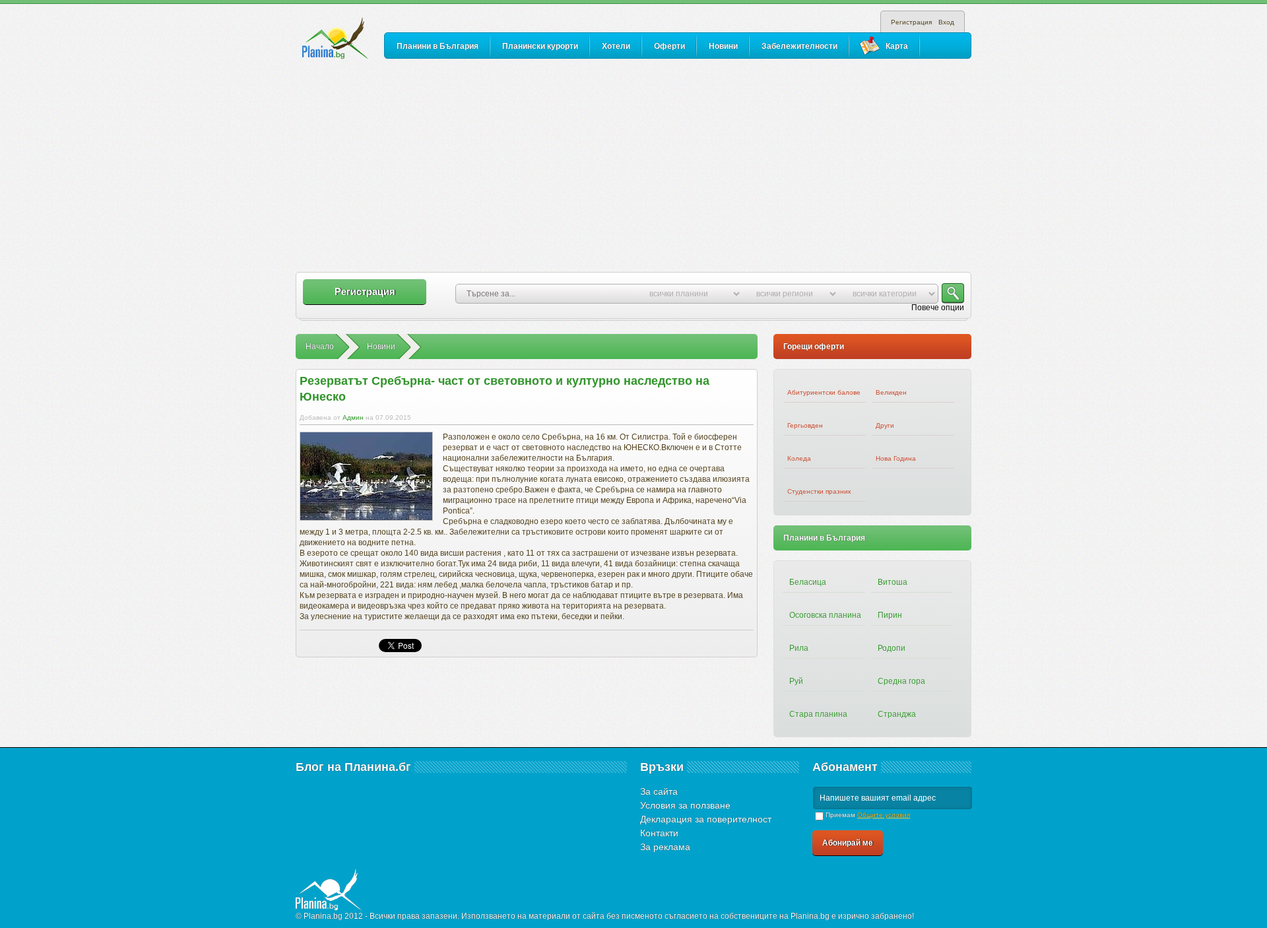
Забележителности (799, 46)
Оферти (669, 46)
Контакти (659, 833)
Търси (953, 293)
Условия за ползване (685, 805)
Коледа (799, 458)
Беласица (807, 582)
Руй (796, 681)
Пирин (890, 615)
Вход (946, 22)
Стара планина (818, 714)
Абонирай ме (847, 842)
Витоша (892, 582)
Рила (798, 648)
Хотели (616, 46)
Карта (897, 46)
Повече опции (937, 308)
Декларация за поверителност (705, 819)
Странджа (897, 714)
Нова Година (896, 458)
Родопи (891, 648)
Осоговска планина (825, 615)
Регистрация (911, 22)
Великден (891, 392)
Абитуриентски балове (824, 392)
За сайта (659, 791)
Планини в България (437, 46)
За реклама (665, 847)
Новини (723, 46)
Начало (320, 346)
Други (885, 425)
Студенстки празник (819, 491)
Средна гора (901, 681)
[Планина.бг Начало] (335, 39)
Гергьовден (805, 425)
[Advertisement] (633, 166)
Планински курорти (540, 46)
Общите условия (883, 814)
